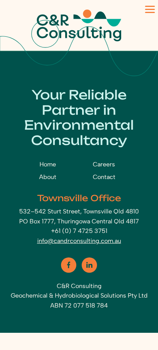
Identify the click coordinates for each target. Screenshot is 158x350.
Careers (104, 164)
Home (48, 164)
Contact (104, 177)
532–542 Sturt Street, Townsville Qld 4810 (79, 211)
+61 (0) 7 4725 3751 (79, 230)
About (47, 177)
